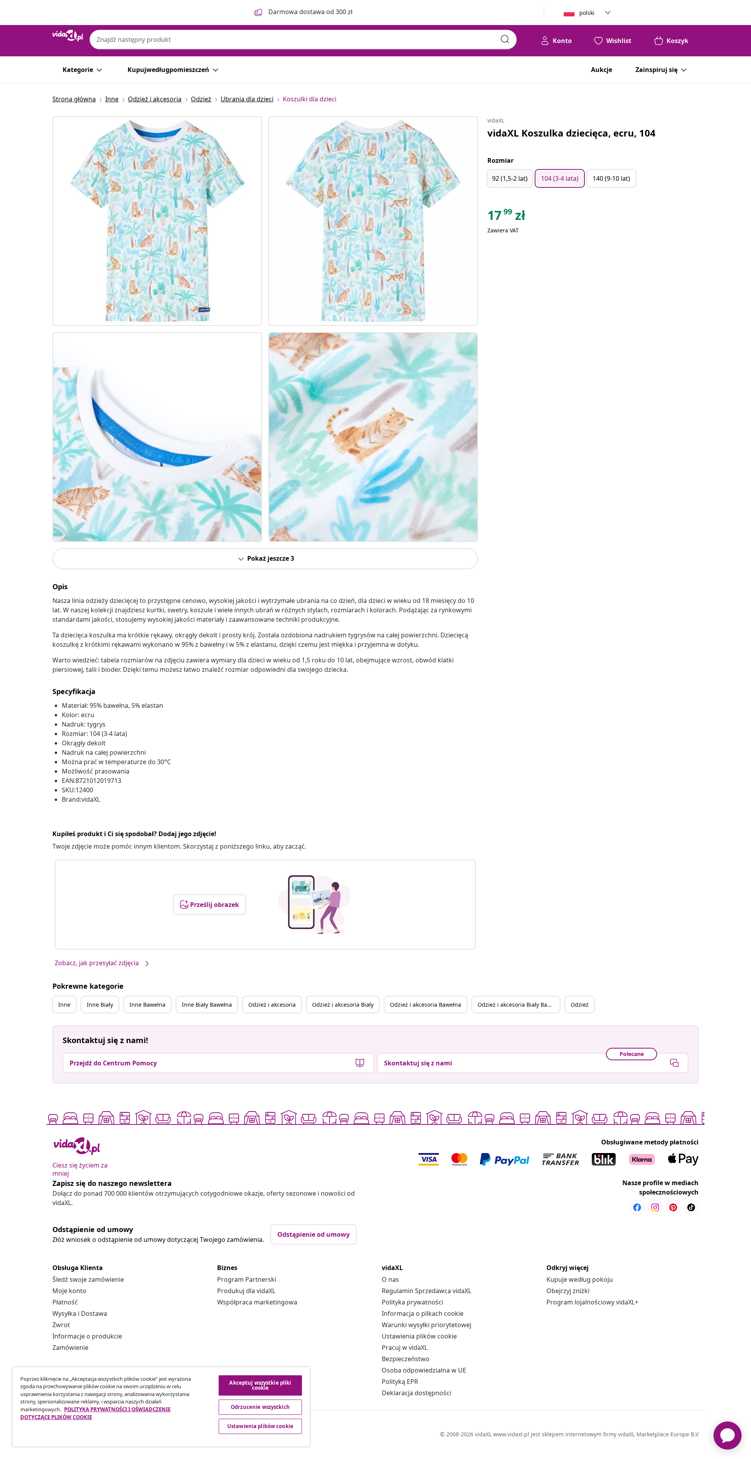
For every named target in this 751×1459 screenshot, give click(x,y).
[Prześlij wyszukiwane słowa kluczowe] (505, 39)
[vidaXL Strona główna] (67, 35)
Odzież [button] (580, 1004)
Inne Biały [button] (100, 1004)
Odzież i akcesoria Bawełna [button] (425, 1004)
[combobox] (303, 39)
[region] (161, 1406)
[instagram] (655, 1207)
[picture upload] (314, 904)
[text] (506, 217)
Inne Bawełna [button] (147, 1004)
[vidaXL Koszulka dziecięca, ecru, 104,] (157, 221)
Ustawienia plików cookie (419, 1336)
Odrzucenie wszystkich (260, 1406)
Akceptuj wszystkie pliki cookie (260, 1385)
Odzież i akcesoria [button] (272, 1004)
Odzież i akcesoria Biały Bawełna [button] (519, 1004)
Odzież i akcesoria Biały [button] (343, 1004)
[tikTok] (691, 1207)
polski (587, 12)
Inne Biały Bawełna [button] (207, 1004)
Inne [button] (64, 1004)
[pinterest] (673, 1207)
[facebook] (637, 1207)
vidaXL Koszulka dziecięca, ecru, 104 (571, 132)
